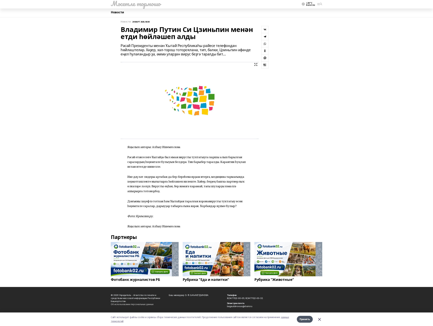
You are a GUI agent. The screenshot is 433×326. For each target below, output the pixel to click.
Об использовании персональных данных (132, 304)
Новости (117, 12)
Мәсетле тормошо (136, 3)
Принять (305, 319)
